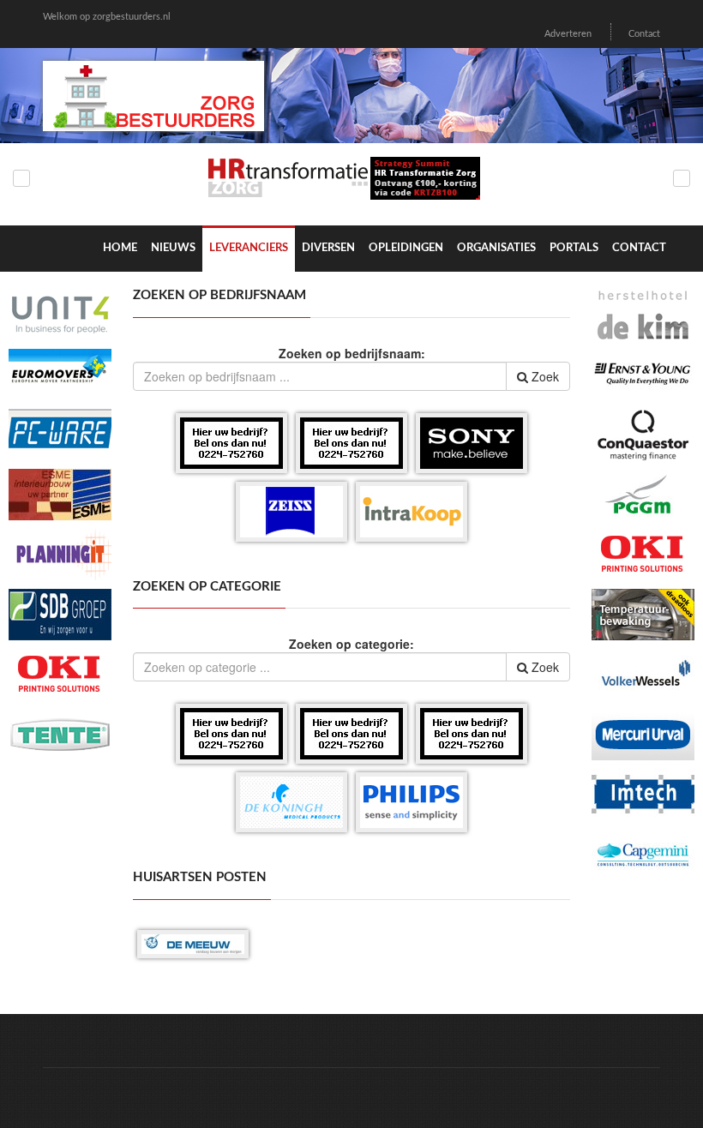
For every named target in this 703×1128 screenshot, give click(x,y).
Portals (574, 248)
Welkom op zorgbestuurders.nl (107, 16)
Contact (644, 34)
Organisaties (496, 248)
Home (120, 248)
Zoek (543, 376)
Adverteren (568, 34)
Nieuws (173, 248)
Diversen (328, 248)
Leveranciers (248, 248)
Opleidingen (406, 248)
